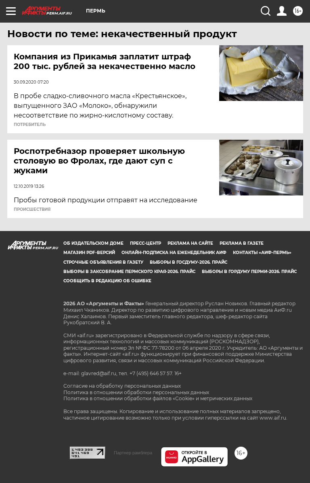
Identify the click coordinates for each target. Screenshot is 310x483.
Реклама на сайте (190, 243)
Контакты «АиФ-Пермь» (262, 252)
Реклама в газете (242, 243)
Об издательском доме (93, 243)
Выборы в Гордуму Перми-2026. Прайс (249, 271)
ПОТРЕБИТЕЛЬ (30, 125)
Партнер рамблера (133, 452)
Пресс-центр (145, 243)
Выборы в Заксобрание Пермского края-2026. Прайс (129, 271)
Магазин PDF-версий (89, 252)
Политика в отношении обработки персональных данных (136, 392)
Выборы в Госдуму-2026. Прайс (188, 262)
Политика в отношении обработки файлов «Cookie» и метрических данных (157, 398)
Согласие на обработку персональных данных (122, 386)
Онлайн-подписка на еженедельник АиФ (173, 252)
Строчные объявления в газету (103, 262)
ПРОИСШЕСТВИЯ (32, 210)
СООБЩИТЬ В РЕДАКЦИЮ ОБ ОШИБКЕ (107, 281)
